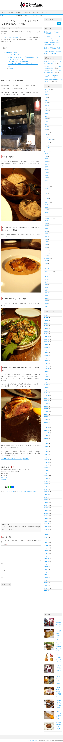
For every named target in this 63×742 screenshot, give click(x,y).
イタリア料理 (47, 202)
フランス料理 (8, 15)
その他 (45, 306)
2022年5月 (46, 446)
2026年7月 (46, 317)
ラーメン (46, 253)
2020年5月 (46, 510)
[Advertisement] (21, 508)
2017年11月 (46, 590)
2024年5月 (46, 382)
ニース (47, 142)
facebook (3, 479)
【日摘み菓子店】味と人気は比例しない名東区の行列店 (58, 704)
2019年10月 (46, 529)
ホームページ (4, 477)
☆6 (17, 491)
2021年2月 (46, 486)
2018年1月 (46, 585)
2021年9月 (46, 467)
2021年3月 (46, 483)
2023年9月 (46, 403)
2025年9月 (46, 344)
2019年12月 (46, 523)
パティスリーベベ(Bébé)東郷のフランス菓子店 (58, 646)
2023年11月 (46, 398)
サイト (3, 577)
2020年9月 (46, 499)
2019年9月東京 (37, 491)
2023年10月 (46, 400)
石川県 (46, 116)
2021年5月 (46, 478)
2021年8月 (46, 470)
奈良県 (46, 124)
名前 (2, 563)
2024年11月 (46, 366)
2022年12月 (46, 427)
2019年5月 (46, 542)
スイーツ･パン (47, 89)
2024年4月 (46, 384)
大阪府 (46, 121)
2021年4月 (46, 481)
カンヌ (47, 145)
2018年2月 (46, 582)
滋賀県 (46, 100)
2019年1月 (46, 553)
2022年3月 (46, 451)
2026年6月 (46, 320)
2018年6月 (46, 572)
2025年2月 (46, 360)
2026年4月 (46, 325)
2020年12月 (46, 491)
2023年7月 (46, 408)
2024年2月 (46, 390)
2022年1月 (46, 457)
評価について (45, 12)
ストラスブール (49, 139)
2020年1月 (46, 521)
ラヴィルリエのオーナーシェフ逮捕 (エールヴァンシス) (58, 622)
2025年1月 (46, 363)
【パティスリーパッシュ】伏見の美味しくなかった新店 (58, 658)
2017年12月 (46, 588)
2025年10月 (46, 341)
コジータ (8, 28)
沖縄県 (46, 129)
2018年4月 (46, 577)
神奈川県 (47, 105)
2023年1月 (46, 424)
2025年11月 (46, 339)
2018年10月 (46, 561)
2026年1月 (46, 333)
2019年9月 (46, 531)
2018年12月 (46, 556)
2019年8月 (46, 534)
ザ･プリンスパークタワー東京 (10, 37)
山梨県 (46, 113)
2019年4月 (46, 545)
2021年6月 (46, 475)
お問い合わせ (27, 12)
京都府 (46, 118)
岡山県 (46, 126)
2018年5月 (46, 574)
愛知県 (46, 92)
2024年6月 (46, 379)
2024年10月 (46, 368)
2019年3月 (46, 547)
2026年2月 (46, 331)
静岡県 (46, 108)
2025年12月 (46, 336)
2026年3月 (46, 328)
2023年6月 (46, 411)
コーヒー (46, 151)
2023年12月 (46, 395)
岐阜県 (46, 94)
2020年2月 (46, 518)
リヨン (47, 137)
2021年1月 (46, 489)
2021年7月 (46, 473)
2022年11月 (46, 430)
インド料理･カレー (48, 218)
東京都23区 (30, 491)
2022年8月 (46, 438)
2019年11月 (46, 526)
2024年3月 (46, 387)
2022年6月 (46, 443)
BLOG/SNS (18, 12)
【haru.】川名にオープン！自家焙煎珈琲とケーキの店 (58, 715)
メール (3, 570)
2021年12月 (46, 459)
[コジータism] (31, 7)
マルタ (46, 266)
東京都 (46, 102)
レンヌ (47, 147)
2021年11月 (46, 462)
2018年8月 (46, 566)
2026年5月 (46, 323)
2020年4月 (46, 513)
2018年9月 (46, 564)
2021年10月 (46, 465)
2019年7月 (46, 537)
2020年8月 (46, 502)
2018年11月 (46, 558)
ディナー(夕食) (22, 491)
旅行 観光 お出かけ (48, 271)
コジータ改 (10, 12)
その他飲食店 (47, 258)
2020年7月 (46, 505)
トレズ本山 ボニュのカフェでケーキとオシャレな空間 (58, 680)
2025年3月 (46, 358)
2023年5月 (46, 414)
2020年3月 (46, 515)
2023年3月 (46, 419)
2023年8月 (46, 406)
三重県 (46, 97)
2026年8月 (46, 315)
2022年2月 (46, 454)
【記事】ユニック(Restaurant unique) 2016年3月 (15, 459)
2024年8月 (46, 374)
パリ (47, 134)
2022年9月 (46, 435)
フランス (47, 132)
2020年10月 (46, 497)
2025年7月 (46, 350)
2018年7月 (46, 569)
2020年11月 (46, 494)
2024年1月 (46, 392)
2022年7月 (46, 440)
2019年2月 (46, 550)
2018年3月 (46, 580)
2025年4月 (46, 355)
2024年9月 (46, 371)
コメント (4, 544)
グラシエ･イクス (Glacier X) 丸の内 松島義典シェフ (59, 669)
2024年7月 (46, 376)
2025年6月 (46, 352)
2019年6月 (46, 539)
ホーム (3, 12)
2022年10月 (46, 432)
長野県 (46, 110)
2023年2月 (46, 422)
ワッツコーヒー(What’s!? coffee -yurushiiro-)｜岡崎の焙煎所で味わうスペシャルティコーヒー (52, 42)
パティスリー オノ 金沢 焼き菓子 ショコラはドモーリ (58, 726)
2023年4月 (46, 416)
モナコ (46, 279)
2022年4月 (46, 448)
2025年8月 (46, 347)
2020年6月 (46, 507)
